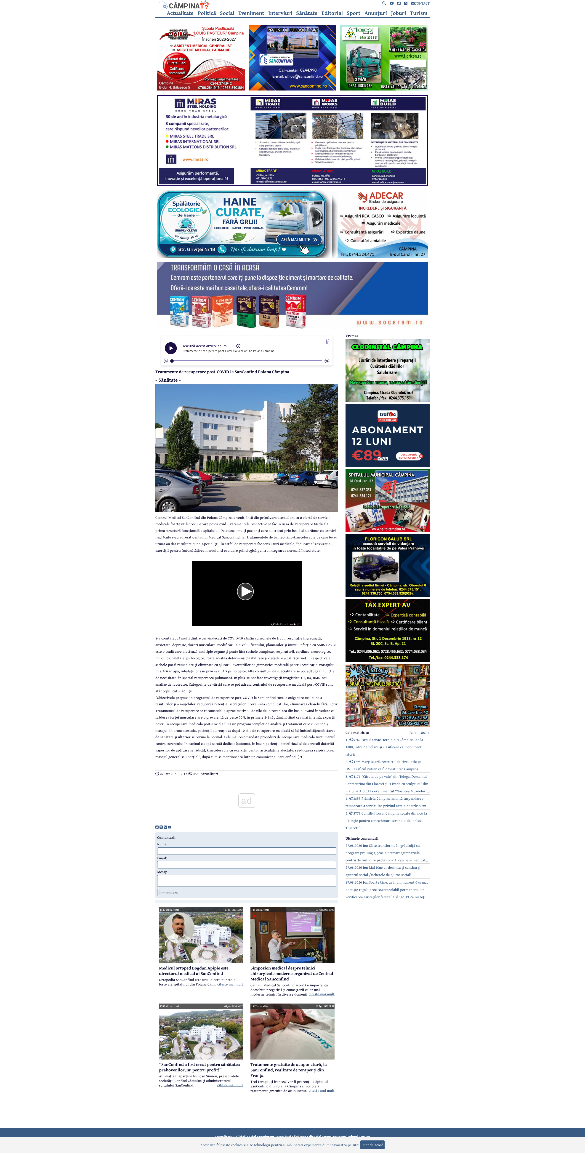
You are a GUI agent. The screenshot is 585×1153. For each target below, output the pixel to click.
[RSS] (405, 3)
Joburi (398, 13)
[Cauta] (384, 3)
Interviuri (280, 13)
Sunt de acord (372, 1145)
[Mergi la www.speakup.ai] (327, 341)
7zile (413, 732)
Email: (162, 858)
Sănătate (306, 13)
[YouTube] (392, 3)
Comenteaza (168, 892)
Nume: (162, 844)
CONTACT (422, 3)
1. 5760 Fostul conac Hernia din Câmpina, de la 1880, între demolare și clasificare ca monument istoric (384, 747)
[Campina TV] (292, 4)
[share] (157, 827)
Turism (419, 13)
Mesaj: (162, 871)
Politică (207, 13)
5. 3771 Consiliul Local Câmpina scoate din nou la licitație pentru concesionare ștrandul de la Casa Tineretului (386, 820)
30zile (425, 732)
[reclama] (201, 89)
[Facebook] (399, 3)
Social (227, 13)
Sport (353, 13)
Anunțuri (375, 13)
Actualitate (180, 13)
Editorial (332, 13)
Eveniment (251, 13)
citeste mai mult (230, 984)
